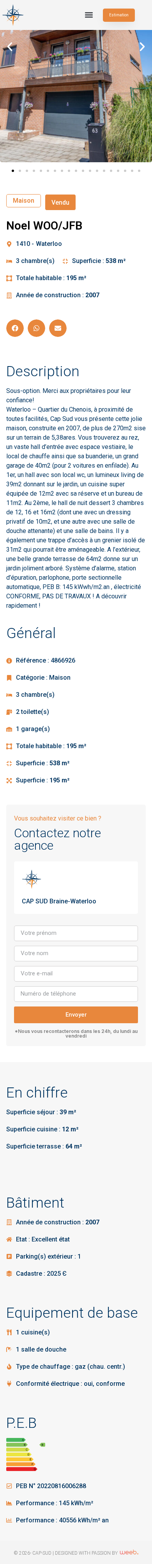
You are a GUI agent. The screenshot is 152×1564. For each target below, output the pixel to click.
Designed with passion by (87, 1553)
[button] (88, 15)
